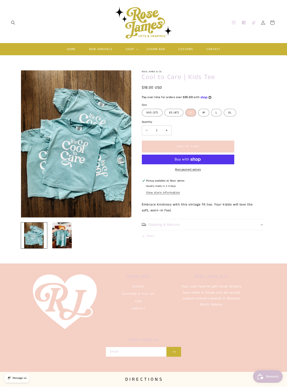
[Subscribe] (173, 352)
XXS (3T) (152, 113)
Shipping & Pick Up (138, 294)
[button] (13, 22)
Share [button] (150, 236)
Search (138, 286)
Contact (138, 309)
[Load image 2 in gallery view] (62, 235)
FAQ (138, 301)
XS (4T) (174, 113)
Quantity (147, 122)
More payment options (188, 169)
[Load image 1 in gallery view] (34, 235)
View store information (163, 192)
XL (230, 113)
